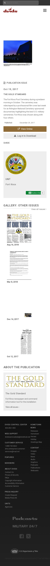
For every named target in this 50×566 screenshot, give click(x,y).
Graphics (34, 462)
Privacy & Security (12, 475)
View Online (26, 129)
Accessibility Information (14, 483)
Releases (34, 431)
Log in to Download (26, 136)
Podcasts (34, 465)
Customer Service (12, 486)
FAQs (7, 478)
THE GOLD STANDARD (14, 94)
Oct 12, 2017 (12, 356)
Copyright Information (13, 481)
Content (35, 448)
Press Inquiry (11, 492)
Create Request (11, 495)
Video (33, 454)
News (33, 457)
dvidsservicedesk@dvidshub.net (17, 437)
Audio (33, 459)
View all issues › (39, 209)
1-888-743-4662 (11, 446)
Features (9, 457)
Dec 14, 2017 (13, 319)
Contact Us (9, 472)
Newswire (10, 463)
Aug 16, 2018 (13, 245)
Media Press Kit (11, 498)
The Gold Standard (16, 393)
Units (7, 504)
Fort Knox (11, 184)
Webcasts (34, 471)
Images (34, 451)
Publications (35, 468)
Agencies (8, 507)
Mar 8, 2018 (12, 282)
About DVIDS (11, 469)
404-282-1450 (10, 428)
